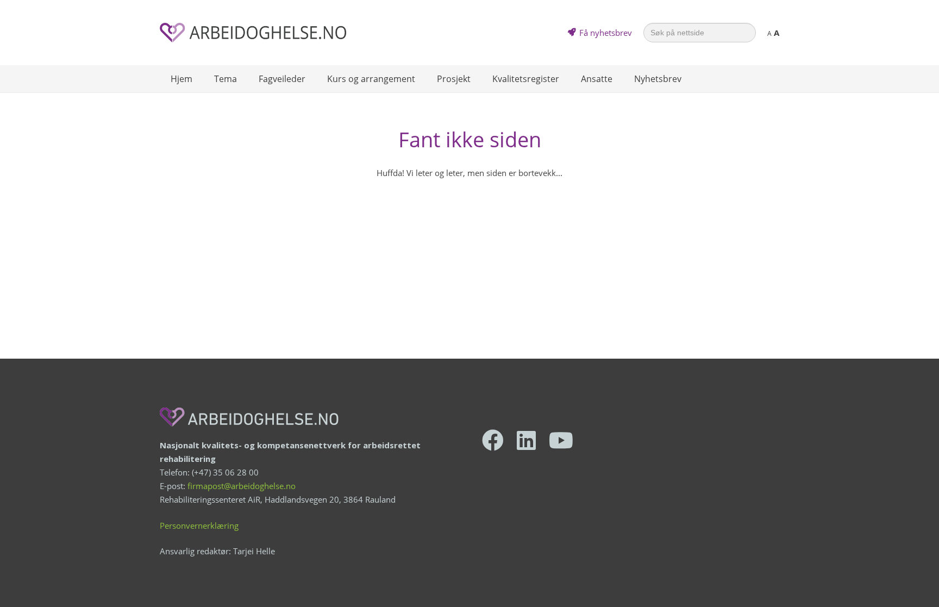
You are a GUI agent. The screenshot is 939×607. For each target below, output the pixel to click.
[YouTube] (561, 440)
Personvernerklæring (199, 525)
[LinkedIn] (526, 440)
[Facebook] (493, 440)
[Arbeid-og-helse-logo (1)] (253, 32)
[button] (242, 78)
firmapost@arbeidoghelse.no (241, 485)
